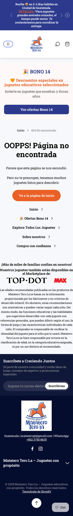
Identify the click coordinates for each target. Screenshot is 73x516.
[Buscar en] (57, 44)
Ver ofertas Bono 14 (36, 109)
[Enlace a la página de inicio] (36, 416)
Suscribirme (56, 386)
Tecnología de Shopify (36, 491)
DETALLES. (27, 11)
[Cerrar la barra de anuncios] (67, 15)
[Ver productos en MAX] (60, 280)
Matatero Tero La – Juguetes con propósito (31, 463)
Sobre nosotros (33, 237)
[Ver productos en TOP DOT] (27, 280)
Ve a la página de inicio (36, 195)
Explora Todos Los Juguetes (33, 227)
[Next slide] (61, 15)
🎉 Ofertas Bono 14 (33, 218)
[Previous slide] (11, 15)
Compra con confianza (34, 246)
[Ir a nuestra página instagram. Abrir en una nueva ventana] (40, 448)
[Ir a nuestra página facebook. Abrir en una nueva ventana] (32, 448)
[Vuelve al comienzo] (36, 503)
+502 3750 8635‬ (37, 439)
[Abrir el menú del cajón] (8, 44)
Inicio (21, 130)
